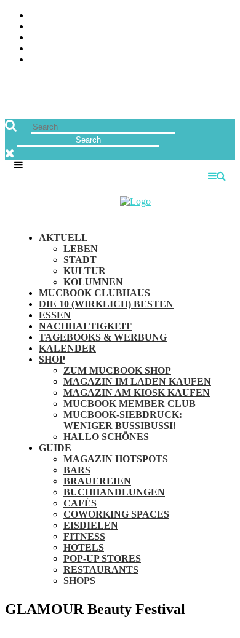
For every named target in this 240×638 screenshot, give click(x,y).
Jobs (224, 26)
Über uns (213, 15)
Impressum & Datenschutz (170, 60)
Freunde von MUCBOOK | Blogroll (151, 37)
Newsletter (205, 48)
